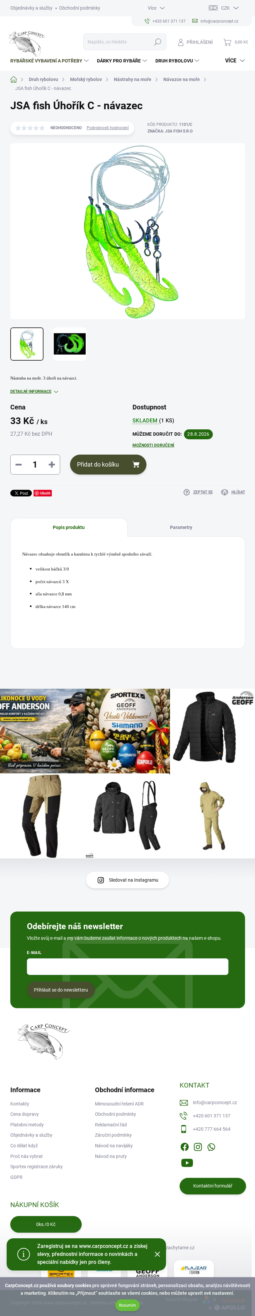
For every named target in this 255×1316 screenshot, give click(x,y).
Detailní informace (30, 391)
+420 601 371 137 (211, 1115)
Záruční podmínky (113, 1135)
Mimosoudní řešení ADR (119, 1103)
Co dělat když (24, 1145)
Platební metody (27, 1124)
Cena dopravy (24, 1114)
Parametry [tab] (181, 527)
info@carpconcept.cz (215, 1102)
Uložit (45, 492)
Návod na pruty (111, 1156)
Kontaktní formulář (212, 1185)
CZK (225, 8)
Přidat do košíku (98, 464)
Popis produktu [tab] (69, 527)
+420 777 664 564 (211, 1129)
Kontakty (19, 1103)
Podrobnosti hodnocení (108, 128)
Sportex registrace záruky (36, 1166)
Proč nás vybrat (26, 1156)
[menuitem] (50, 61)
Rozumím (127, 1305)
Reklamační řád (111, 1124)
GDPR (16, 1177)
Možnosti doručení (153, 445)
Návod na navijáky (114, 1145)
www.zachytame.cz (174, 1247)
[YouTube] (187, 1162)
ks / (45, 1224)
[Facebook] (185, 1146)
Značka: (170, 131)
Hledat (157, 41)
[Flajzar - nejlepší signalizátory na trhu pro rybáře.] (194, 1270)
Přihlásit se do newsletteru (61, 990)
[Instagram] (198, 1146)
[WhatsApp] (211, 1146)
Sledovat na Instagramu (133, 880)
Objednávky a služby (31, 8)
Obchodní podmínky (79, 8)
